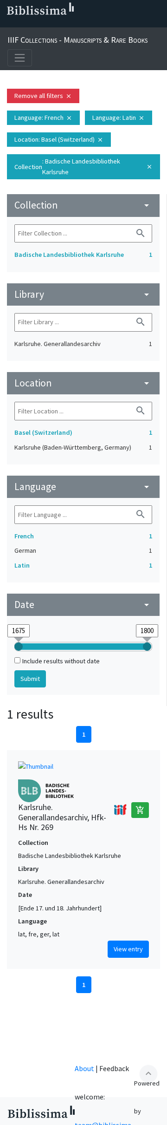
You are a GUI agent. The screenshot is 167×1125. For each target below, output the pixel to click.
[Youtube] (68, 23)
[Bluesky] (39, 23)
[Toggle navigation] (19, 57)
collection (83, 205)
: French (43, 117)
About (84, 1068)
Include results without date (61, 661)
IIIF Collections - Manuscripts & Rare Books (77, 39)
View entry (128, 949)
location (83, 383)
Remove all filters (43, 96)
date (83, 604)
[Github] (83, 23)
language (83, 486)
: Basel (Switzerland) (58, 139)
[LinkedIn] (24, 23)
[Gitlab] (98, 23)
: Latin (118, 117)
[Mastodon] (53, 23)
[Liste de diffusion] (9, 23)
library (83, 294)
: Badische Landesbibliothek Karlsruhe (83, 166)
